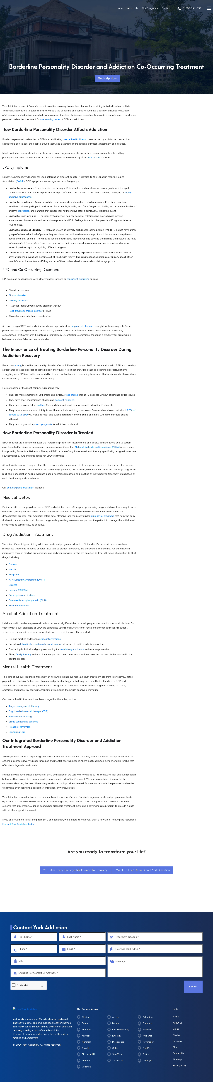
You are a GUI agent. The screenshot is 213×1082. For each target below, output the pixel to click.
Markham (86, 1041)
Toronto (86, 1060)
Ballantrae (148, 1017)
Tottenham (117, 1060)
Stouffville (117, 1054)
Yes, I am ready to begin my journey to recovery (75, 870)
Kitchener (147, 1035)
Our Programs (150, 8)
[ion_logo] (16, 8)
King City (116, 1035)
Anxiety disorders (18, 300)
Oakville (86, 1048)
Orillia (115, 1048)
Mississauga (118, 1041)
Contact (166, 8)
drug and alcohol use (82, 326)
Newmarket (148, 1041)
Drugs (176, 1028)
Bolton (115, 1023)
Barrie (85, 1023)
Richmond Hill (88, 1054)
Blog (175, 1047)
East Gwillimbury (120, 1029)
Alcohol (177, 1035)
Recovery (177, 1041)
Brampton (147, 1023)
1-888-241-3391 (192, 8)
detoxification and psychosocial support (41, 644)
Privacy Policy (179, 1065)
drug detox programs (103, 516)
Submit (193, 986)
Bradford (86, 1029)
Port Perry (147, 1048)
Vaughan (86, 1066)
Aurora (115, 1017)
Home (119, 8)
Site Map (177, 1059)
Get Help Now (107, 78)
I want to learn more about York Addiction (142, 870)
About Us (132, 8)
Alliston (86, 1017)
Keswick (86, 1035)
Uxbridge (147, 1060)
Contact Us (178, 1053)
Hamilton (147, 1029)
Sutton (146, 1054)
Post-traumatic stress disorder (25, 311)
